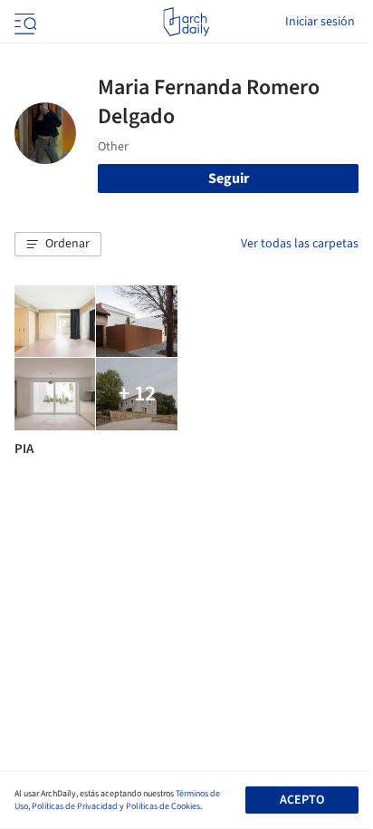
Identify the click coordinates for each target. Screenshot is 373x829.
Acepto (302, 800)
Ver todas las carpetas (300, 244)
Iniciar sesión (320, 21)
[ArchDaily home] (186, 21)
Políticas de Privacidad (75, 806)
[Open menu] (23, 21)
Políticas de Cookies (163, 806)
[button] (57, 244)
